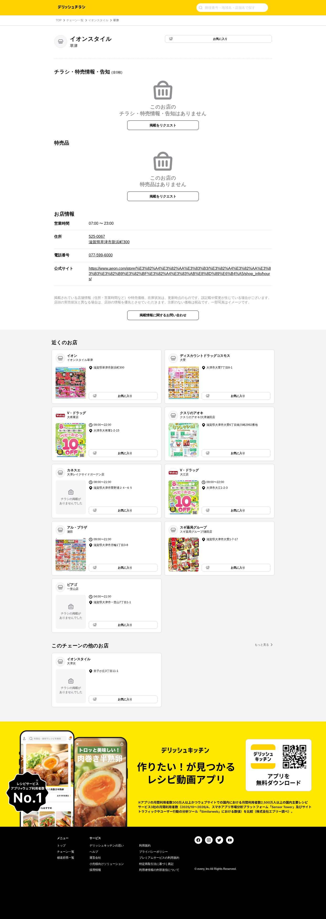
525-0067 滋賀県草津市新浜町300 (109, 239)
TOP (59, 20)
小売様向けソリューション (106, 864)
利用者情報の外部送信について (159, 870)
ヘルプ (93, 851)
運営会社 (95, 857)
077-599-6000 (101, 255)
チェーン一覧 (75, 20)
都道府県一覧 (65, 857)
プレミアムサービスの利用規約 (159, 857)
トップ (61, 845)
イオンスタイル (98, 20)
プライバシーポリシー (153, 851)
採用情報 (95, 870)
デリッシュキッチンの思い (106, 845)
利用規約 (145, 845)
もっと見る (262, 644)
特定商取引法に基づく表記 (156, 864)
